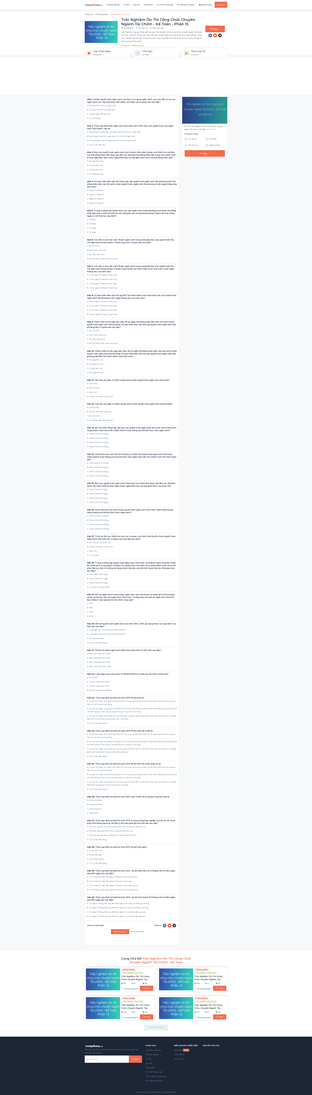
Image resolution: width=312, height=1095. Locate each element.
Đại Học (136, 5)
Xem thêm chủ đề (156, 1027)
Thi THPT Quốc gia (164, 5)
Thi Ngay (214, 29)
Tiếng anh (148, 5)
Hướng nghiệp (113, 5)
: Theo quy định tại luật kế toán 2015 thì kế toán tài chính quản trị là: (124, 764)
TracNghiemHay (169, 1092)
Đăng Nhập (121, 932)
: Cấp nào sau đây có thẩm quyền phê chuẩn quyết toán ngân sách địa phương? (130, 404)
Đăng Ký (221, 5)
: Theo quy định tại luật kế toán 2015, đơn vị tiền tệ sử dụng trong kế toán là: (128, 797)
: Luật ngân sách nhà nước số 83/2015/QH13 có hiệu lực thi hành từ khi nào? (127, 674)
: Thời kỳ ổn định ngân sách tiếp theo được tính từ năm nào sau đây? (124, 650)
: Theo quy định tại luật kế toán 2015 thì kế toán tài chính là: (120, 731)
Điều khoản (179, 1054)
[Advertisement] (156, 78)
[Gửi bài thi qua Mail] (215, 35)
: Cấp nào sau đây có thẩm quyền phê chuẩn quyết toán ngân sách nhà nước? (128, 380)
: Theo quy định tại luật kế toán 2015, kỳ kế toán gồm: (117, 847)
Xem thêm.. (211, 129)
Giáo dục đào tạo (153, 1050)
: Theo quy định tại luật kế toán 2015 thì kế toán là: (115, 698)
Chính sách (179, 1059)
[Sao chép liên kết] (220, 35)
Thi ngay (146, 988)
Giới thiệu (181, 1050)
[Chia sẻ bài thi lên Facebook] (210, 35)
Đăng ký (135, 1059)
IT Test (126, 5)
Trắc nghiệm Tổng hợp (156, 1076)
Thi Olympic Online (185, 5)
